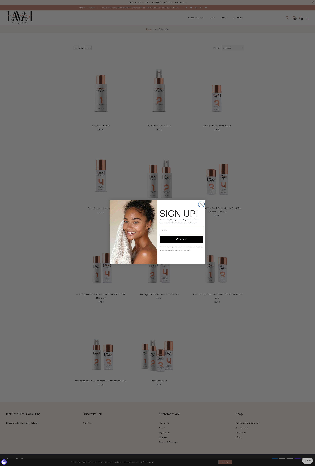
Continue (181, 239)
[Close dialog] (201, 204)
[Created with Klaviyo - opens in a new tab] (157, 265)
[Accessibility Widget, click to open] (4, 462)
